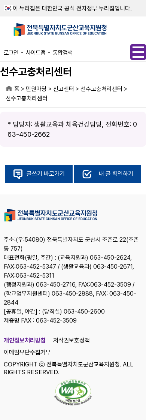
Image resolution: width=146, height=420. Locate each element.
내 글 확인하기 (116, 174)
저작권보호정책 (71, 340)
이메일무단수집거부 (27, 352)
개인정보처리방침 (25, 340)
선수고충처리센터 (101, 89)
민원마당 (36, 89)
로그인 (11, 52)
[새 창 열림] (73, 393)
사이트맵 (35, 52)
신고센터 (63, 89)
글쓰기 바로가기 (46, 174)
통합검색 (62, 52)
